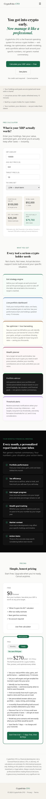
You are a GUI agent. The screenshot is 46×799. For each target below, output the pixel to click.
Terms (36, 792)
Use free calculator (23, 626)
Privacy (29, 792)
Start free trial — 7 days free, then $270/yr (23, 735)
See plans (23, 71)
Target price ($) (13, 172)
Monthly (13, 646)
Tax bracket (11, 183)
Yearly (23, 646)
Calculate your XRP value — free (23, 64)
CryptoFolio (12, 3)
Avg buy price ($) (13, 162)
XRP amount (11, 152)
